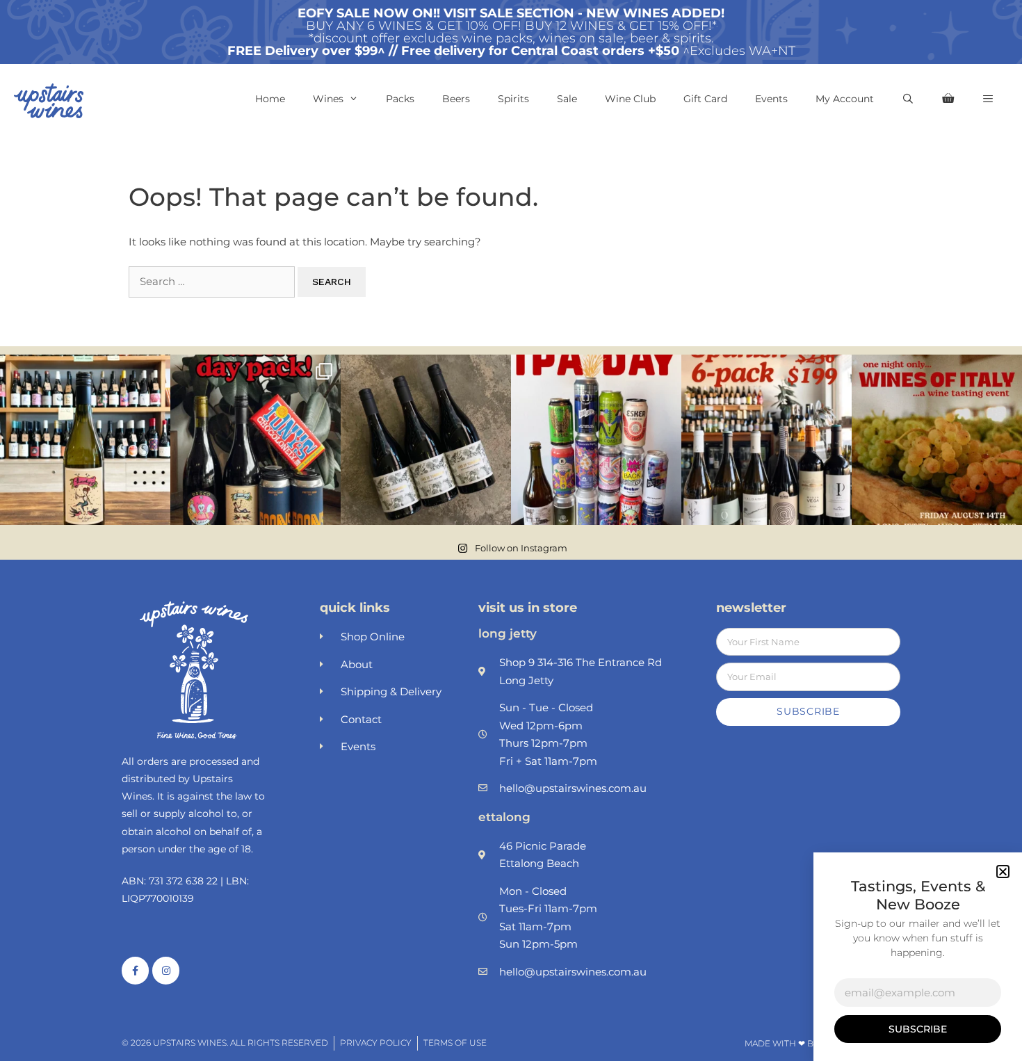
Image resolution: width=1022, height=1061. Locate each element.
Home (270, 98)
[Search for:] (213, 281)
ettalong (504, 817)
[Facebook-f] (135, 970)
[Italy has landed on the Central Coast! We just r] (937, 440)
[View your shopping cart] (948, 99)
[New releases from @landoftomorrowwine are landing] (426, 440)
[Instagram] (165, 970)
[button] (988, 99)
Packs (400, 98)
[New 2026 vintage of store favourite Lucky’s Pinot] (85, 440)
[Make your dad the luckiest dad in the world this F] (255, 440)
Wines (328, 98)
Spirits (513, 98)
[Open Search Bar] (908, 99)
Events (771, 98)
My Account (845, 98)
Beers (456, 98)
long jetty (507, 633)
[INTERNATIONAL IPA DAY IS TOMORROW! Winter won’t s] (596, 440)
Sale (567, 98)
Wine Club (630, 98)
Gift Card (705, 98)
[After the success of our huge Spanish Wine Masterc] (766, 440)
